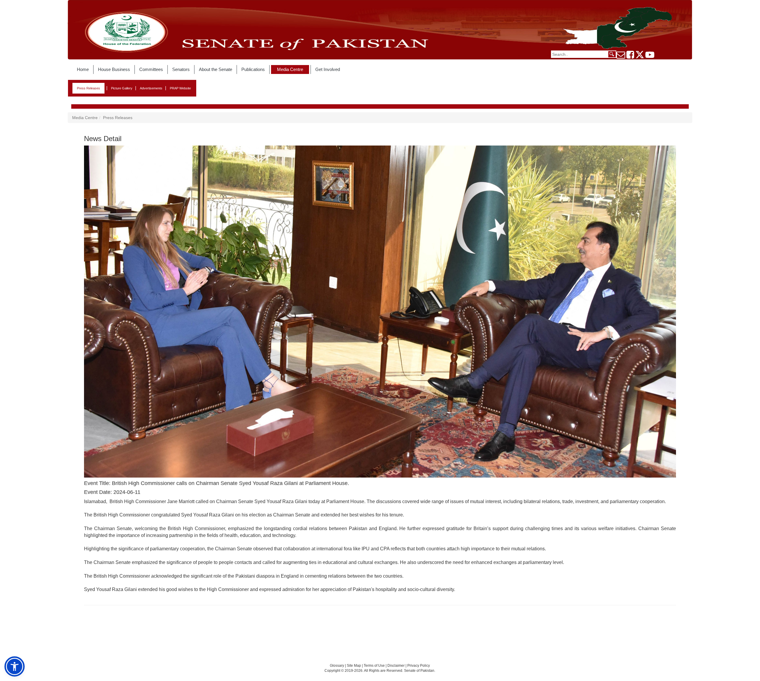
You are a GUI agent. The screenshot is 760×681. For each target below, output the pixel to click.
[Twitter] (639, 56)
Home (83, 69)
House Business (114, 69)
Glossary (337, 665)
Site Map (354, 665)
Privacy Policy (418, 665)
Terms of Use (375, 665)
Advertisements (151, 88)
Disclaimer (396, 665)
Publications (253, 69)
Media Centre (290, 69)
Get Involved (327, 69)
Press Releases (88, 88)
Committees (151, 69)
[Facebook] (630, 56)
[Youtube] (649, 56)
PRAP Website (180, 88)
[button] (14, 666)
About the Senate (215, 69)
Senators (181, 69)
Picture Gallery (121, 88)
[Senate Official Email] (620, 56)
